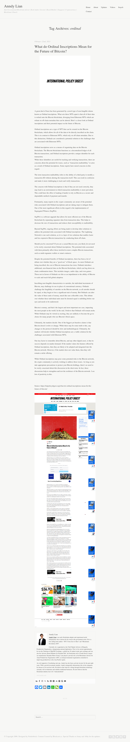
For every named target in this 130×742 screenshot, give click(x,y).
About (95, 7)
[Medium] (54, 681)
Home (88, 7)
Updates (104, 7)
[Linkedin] (36, 681)
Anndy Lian (13, 5)
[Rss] (48, 681)
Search (120, 7)
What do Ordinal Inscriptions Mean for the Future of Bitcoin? (63, 48)
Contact (89, 11)
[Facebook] (39, 681)
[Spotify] (59, 681)
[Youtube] (65, 681)
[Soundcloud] (56, 681)
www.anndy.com (41, 675)
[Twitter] (45, 681)
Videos (112, 7)
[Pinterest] (51, 681)
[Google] (62, 681)
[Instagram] (42, 681)
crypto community (65, 201)
